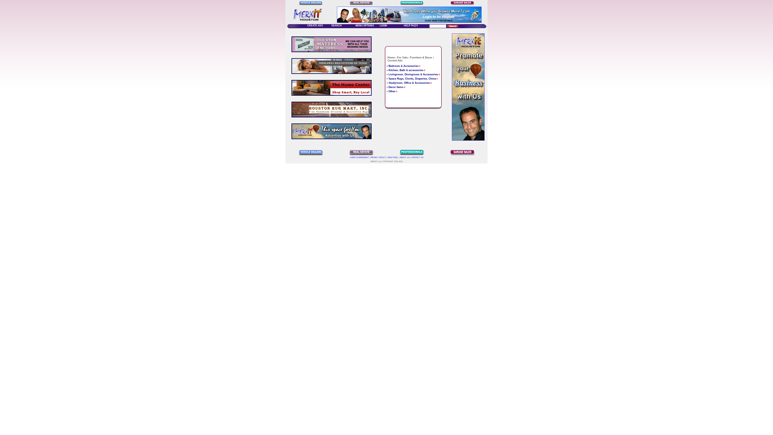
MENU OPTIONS (364, 25)
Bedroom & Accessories (404, 65)
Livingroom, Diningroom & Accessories (413, 74)
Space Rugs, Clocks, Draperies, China (412, 78)
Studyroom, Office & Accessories (409, 82)
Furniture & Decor (421, 57)
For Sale (402, 57)
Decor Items (396, 87)
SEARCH (337, 25)
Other (392, 91)
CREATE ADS (314, 25)
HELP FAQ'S (410, 25)
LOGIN (384, 25)
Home (391, 57)
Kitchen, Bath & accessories (406, 70)
